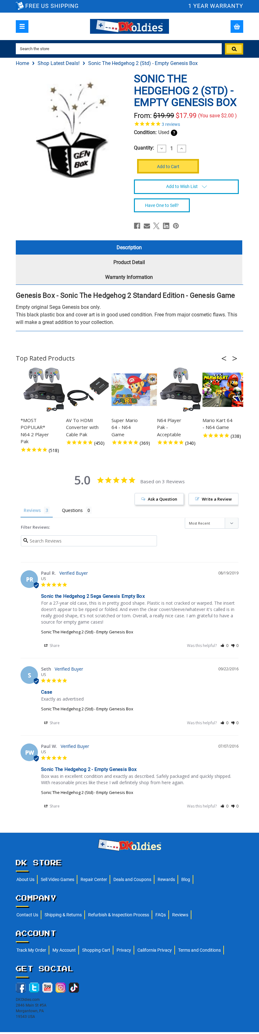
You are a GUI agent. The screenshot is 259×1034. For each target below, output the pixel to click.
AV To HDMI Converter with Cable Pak (82, 427)
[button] (226, 358)
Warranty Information (129, 277)
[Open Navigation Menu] (22, 26)
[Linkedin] (166, 225)
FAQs (160, 914)
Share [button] (54, 645)
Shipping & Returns (63, 914)
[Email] (147, 225)
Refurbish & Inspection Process (118, 914)
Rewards (166, 879)
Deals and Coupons (132, 879)
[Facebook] (137, 225)
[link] (186, 123)
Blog (185, 879)
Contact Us (27, 914)
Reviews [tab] (32, 510)
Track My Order (31, 950)
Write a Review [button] (217, 499)
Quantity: (144, 147)
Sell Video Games (57, 879)
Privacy (124, 950)
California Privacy (154, 950)
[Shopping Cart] (237, 26)
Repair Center (94, 879)
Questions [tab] (72, 510)
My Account (64, 950)
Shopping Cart (96, 950)
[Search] (234, 49)
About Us (25, 879)
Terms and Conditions (199, 950)
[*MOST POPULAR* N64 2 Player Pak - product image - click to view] (44, 390)
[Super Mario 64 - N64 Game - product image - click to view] (135, 390)
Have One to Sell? (162, 205)
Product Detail (129, 262)
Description (129, 247)
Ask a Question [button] (162, 499)
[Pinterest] (176, 225)
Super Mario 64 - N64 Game (124, 427)
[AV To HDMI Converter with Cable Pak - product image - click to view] (89, 390)
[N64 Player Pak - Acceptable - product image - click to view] (180, 390)
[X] (156, 225)
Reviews (180, 914)
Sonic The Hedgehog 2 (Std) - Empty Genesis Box (87, 632)
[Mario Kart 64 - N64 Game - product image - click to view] (226, 390)
